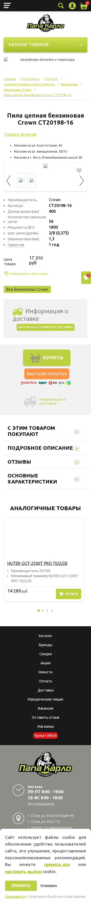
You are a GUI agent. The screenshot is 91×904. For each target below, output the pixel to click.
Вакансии (45, 708)
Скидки (45, 654)
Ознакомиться (15, 896)
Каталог (45, 636)
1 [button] (38, 610)
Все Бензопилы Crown (27, 289)
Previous (9, 179)
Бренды (45, 645)
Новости (45, 672)
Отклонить (48, 885)
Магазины (45, 726)
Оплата (45, 681)
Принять (21, 885)
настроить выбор (23, 871)
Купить (71, 594)
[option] (44, 559)
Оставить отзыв (45, 717)
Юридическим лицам (45, 699)
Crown (55, 199)
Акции (45, 663)
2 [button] (42, 610)
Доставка (46, 690)
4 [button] (52, 610)
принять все (57, 864)
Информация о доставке (52, 401)
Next (82, 179)
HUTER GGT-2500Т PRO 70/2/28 (37, 563)
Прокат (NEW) (45, 736)
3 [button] (47, 610)
